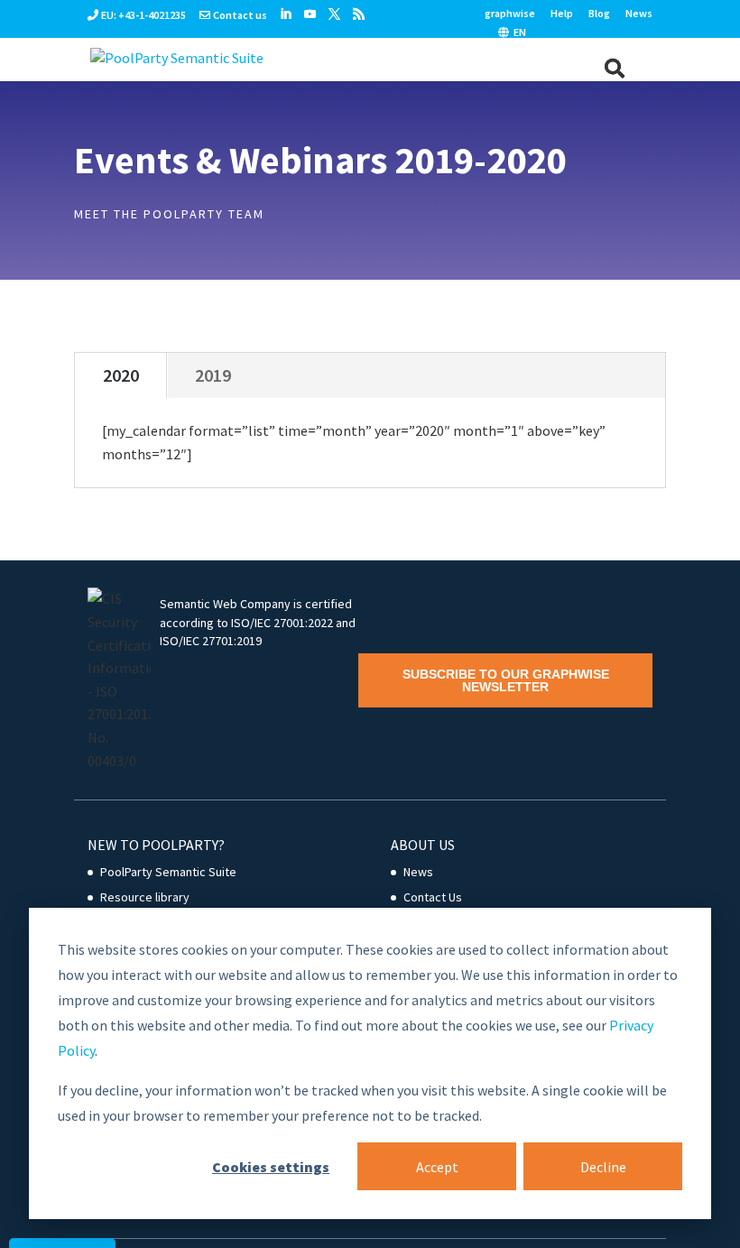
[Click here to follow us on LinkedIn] (285, 14)
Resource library (145, 897)
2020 (121, 375)
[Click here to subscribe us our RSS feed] (359, 14)
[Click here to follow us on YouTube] (310, 14)
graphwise (510, 14)
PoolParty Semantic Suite (168, 872)
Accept (437, 1167)
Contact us (240, 15)
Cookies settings (270, 1167)
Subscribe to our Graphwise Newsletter (505, 680)
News (638, 14)
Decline (603, 1167)
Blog (599, 14)
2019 (213, 375)
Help (561, 14)
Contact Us (432, 897)
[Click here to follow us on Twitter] (334, 14)
